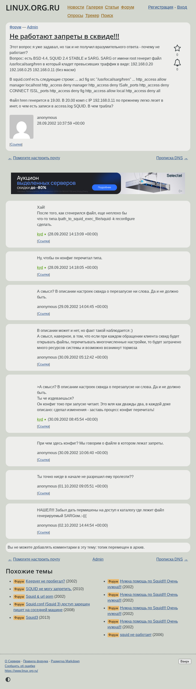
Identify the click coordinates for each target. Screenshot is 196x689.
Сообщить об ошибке (20, 666)
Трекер (92, 15)
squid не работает (136, 635)
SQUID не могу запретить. (49, 589)
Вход (182, 7)
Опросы (75, 15)
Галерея (94, 7)
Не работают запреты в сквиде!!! (64, 36)
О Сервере (12, 661)
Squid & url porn (39, 596)
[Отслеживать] (177, 62)
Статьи (112, 7)
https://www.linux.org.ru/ (21, 671)
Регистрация (160, 7)
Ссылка (16, 144)
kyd (40, 234)
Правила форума (35, 661)
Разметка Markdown (65, 661)
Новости (75, 7)
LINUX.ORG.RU (33, 7)
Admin (32, 27)
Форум (127, 7)
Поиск (107, 15)
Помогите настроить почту (36, 158)
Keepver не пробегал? (45, 581)
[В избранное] (177, 48)
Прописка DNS (169, 158)
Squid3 (32, 617)
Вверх (184, 661)
